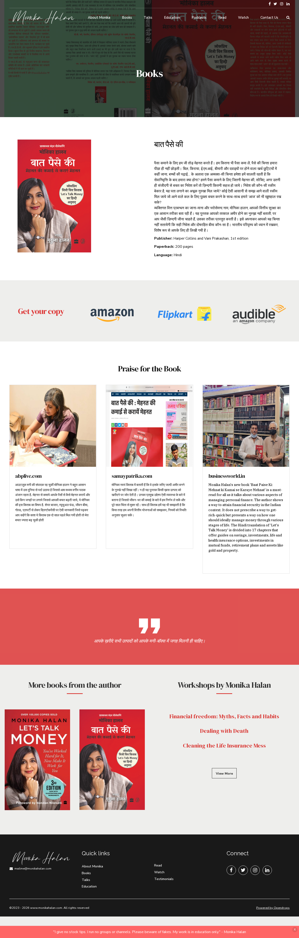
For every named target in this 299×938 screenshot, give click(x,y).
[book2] (112, 759)
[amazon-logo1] (113, 318)
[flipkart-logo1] (185, 314)
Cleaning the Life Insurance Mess (224, 745)
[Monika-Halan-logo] (40, 858)
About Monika (99, 17)
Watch (243, 17)
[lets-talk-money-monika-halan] (37, 759)
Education (172, 17)
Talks (148, 17)
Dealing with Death (224, 731)
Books (127, 17)
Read (222, 17)
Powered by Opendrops (273, 908)
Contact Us (269, 17)
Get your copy (41, 311)
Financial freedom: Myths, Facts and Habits (224, 716)
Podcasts (199, 17)
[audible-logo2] (258, 314)
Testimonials (164, 879)
